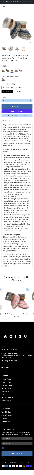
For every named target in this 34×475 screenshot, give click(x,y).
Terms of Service (7, 388)
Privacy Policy (6, 379)
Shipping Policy (7, 385)
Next (30, 29)
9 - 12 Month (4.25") (21, 91)
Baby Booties (6, 421)
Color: (10, 77)
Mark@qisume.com (9, 361)
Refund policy (6, 400)
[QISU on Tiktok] (9, 368)
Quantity (4, 97)
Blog (3, 394)
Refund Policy (6, 382)
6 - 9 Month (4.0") (7, 91)
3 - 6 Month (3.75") (21, 87)
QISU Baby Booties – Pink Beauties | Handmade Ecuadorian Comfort (17, 314)
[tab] (6, 121)
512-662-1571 (7, 364)
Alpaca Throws (7, 415)
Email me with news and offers (12, 448)
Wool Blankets (6, 412)
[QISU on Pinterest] (4, 368)
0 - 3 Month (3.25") (7, 87)
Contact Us (5, 391)
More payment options (18, 115)
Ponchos (4, 418)
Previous (3, 303)
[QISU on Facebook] (2, 368)
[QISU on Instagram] (7, 368)
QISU (15, 463)
